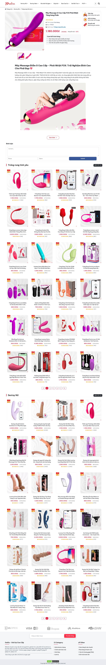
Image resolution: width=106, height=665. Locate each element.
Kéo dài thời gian (45, 3)
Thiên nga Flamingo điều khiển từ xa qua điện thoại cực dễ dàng (17, 195)
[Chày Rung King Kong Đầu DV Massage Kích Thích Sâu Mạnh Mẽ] (17, 446)
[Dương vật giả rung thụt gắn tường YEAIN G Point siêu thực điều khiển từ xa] (42, 410)
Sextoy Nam (33, 3)
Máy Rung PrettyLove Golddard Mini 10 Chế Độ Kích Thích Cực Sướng (17, 341)
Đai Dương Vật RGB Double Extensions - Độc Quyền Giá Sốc (91, 534)
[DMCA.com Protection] (53, 661)
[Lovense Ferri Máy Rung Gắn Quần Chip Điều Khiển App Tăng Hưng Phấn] (66, 519)
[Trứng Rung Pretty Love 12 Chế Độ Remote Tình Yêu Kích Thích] (90, 325)
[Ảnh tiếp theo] (41, 31)
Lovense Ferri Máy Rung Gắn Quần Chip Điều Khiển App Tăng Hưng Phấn (66, 534)
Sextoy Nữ (13, 395)
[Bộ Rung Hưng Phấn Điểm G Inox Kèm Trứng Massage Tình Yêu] (42, 362)
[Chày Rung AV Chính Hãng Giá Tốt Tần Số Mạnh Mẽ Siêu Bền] (17, 519)
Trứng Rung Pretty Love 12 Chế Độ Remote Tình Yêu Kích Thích (91, 341)
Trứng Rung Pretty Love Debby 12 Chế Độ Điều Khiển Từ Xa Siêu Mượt (17, 304)
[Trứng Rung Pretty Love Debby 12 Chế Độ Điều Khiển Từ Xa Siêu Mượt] (17, 289)
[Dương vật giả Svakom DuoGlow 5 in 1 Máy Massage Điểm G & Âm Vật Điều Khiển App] (17, 410)
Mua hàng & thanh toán (85, 649)
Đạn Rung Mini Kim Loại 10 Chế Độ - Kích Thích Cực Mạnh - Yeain (91, 195)
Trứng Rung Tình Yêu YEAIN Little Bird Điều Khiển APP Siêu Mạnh (66, 268)
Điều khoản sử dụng (60, 647)
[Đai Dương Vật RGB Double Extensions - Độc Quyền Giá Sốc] (90, 519)
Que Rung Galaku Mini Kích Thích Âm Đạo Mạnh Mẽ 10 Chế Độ (66, 607)
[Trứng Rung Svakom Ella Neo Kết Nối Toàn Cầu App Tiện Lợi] (66, 180)
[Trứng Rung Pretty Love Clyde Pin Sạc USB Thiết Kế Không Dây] (17, 252)
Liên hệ (57, 654)
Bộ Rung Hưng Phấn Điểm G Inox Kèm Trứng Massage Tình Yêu (42, 377)
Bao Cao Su (64, 3)
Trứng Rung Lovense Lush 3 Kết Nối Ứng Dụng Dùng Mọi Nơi (91, 231)
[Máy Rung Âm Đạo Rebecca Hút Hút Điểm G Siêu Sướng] (90, 482)
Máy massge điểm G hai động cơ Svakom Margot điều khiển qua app (66, 498)
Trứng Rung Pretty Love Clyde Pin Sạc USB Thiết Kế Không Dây (17, 268)
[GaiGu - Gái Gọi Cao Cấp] (10, 3)
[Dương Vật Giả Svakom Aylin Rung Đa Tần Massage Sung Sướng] (42, 519)
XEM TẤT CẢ (97, 165)
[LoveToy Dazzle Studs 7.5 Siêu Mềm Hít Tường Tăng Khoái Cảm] (17, 592)
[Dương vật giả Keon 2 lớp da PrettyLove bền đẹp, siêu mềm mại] (17, 555)
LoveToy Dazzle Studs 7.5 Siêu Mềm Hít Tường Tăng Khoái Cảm (17, 607)
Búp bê (56, 3)
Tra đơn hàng (70, 636)
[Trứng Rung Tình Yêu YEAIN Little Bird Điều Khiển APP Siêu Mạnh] (66, 252)
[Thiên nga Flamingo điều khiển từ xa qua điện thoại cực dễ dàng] (17, 180)
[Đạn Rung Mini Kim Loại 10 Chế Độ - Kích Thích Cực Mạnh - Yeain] (90, 180)
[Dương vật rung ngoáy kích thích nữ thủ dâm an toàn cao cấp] (90, 446)
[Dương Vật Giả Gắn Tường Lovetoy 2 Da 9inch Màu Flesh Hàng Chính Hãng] (66, 410)
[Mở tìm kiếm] (99, 3)
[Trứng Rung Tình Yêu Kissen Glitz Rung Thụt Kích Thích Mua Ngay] (66, 289)
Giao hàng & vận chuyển (86, 647)
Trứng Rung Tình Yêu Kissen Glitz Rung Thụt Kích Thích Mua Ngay (66, 304)
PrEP (83, 3)
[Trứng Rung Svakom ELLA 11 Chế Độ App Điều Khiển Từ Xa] (66, 362)
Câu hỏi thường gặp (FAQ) (86, 652)
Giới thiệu (57, 652)
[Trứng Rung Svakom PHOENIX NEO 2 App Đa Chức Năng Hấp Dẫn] (66, 325)
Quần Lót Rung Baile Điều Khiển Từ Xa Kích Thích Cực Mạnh (42, 304)
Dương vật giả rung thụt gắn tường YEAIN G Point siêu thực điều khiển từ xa (42, 425)
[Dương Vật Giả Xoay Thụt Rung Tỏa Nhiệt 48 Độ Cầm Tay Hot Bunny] (42, 482)
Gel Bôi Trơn (75, 3)
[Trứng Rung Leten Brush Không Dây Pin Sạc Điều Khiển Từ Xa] (90, 362)
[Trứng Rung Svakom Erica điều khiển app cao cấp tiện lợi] (90, 289)
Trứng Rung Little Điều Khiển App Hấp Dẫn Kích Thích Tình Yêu (17, 377)
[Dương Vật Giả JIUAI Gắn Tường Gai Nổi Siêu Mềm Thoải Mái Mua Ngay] (42, 555)
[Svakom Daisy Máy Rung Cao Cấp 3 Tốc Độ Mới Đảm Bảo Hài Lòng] (42, 252)
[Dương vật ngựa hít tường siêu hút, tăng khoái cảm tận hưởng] (42, 446)
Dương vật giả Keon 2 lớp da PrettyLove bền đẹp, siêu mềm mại (17, 571)
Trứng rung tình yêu (60, 27)
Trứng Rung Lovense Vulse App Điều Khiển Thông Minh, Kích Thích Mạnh (17, 231)
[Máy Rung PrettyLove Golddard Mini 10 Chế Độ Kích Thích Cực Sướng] (17, 325)
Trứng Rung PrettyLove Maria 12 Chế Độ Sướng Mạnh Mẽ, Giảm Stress (90, 268)
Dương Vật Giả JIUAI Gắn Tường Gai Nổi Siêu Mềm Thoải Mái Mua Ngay (42, 571)
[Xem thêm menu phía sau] (95, 3)
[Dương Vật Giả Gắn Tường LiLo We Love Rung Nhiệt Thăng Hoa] (90, 555)
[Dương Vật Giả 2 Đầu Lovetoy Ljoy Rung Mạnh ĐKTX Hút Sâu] (66, 446)
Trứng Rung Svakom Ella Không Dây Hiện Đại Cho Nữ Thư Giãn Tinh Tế (42, 231)
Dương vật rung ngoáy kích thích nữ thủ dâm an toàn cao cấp (90, 462)
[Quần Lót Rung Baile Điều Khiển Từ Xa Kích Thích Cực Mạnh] (42, 289)
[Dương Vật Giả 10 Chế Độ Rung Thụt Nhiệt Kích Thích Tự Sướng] (42, 592)
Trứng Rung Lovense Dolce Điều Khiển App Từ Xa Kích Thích (42, 341)
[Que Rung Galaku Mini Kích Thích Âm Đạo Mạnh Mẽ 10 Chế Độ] (66, 592)
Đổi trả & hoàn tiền (84, 654)
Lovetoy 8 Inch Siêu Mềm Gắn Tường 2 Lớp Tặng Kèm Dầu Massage (17, 498)
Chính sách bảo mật (60, 649)
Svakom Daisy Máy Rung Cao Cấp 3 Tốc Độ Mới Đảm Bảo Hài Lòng (42, 268)
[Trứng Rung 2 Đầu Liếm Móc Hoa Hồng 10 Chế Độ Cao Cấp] (66, 216)
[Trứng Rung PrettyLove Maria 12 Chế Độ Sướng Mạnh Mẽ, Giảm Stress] (90, 252)
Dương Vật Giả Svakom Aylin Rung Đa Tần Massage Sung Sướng (42, 534)
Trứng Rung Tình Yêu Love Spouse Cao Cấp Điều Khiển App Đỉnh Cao (42, 195)
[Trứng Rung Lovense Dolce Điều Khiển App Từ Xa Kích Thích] (42, 325)
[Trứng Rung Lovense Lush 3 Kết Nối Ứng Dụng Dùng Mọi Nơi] (90, 216)
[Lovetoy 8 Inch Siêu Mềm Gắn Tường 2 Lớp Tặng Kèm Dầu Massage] (17, 482)
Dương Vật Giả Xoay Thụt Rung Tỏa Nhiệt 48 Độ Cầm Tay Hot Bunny (42, 498)
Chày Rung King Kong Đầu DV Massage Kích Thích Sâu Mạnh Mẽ (17, 462)
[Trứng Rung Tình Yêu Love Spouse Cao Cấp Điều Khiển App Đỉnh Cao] (42, 180)
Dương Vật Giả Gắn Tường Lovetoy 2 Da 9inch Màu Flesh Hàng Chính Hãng (66, 425)
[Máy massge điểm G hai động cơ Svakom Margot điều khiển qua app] (66, 482)
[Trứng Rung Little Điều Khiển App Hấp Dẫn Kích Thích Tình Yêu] (17, 362)
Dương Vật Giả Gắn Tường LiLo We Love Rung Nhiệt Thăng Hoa (91, 571)
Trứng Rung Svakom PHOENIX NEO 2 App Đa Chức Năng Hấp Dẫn (66, 341)
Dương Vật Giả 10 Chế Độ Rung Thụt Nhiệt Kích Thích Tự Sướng (42, 607)
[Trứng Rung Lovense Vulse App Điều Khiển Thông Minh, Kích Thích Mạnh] (17, 216)
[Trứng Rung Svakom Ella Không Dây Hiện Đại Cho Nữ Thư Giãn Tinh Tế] (42, 216)
